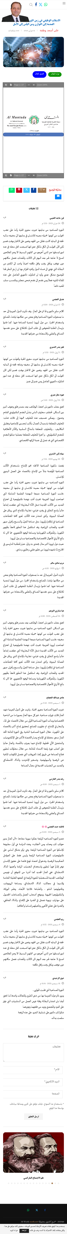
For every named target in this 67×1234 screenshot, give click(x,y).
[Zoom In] (33, 85)
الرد (4, 217)
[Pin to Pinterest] (19, 190)
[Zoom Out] (28, 85)
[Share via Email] (58, 196)
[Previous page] (6, 85)
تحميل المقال (39, 74)
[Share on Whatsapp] (12, 190)
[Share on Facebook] (33, 190)
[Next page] (11, 85)
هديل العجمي (58, 299)
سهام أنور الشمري (56, 454)
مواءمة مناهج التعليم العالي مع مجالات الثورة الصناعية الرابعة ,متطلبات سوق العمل (28, 1180)
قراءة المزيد (14, 1231)
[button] (5, 1160)
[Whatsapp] (45, 4)
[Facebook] (36, 4)
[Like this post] (41, 190)
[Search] (31, 4)
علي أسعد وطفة (49, 30)
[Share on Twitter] (26, 190)
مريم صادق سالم (57, 563)
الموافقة (24, 1231)
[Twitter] (41, 4)
